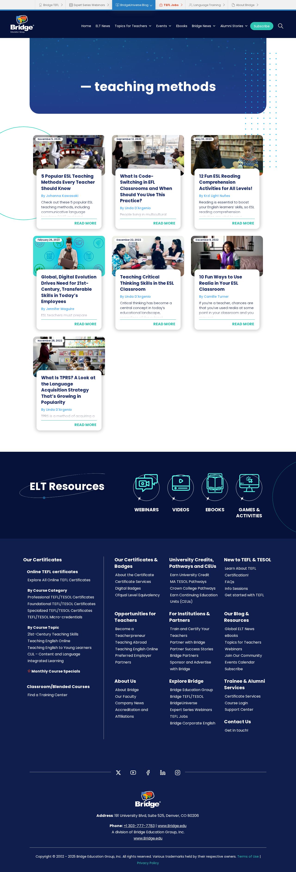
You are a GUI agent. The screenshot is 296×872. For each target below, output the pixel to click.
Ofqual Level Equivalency (137, 595)
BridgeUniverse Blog (134, 5)
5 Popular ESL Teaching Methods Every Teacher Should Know (68, 182)
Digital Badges (128, 588)
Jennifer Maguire (60, 308)
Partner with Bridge (187, 642)
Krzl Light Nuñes (217, 195)
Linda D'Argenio (138, 208)
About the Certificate (134, 575)
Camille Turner (216, 296)
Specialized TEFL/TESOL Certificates (60, 610)
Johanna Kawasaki (62, 195)
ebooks (215, 509)
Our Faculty (125, 696)
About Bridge (245, 5)
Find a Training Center (48, 695)
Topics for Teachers (131, 26)
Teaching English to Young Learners (60, 647)
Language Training (207, 5)
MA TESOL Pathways (188, 581)
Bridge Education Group (191, 689)
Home (86, 26)
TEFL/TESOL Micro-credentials (55, 617)
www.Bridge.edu (172, 825)
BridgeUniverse (183, 703)
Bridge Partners (184, 655)
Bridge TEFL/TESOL (187, 696)
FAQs (229, 581)
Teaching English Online (49, 641)
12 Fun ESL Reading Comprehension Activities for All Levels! (225, 182)
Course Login (236, 703)
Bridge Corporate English (192, 723)
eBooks (231, 635)
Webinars (233, 649)
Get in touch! (236, 730)
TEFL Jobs (171, 5)
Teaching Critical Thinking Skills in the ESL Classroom (147, 283)
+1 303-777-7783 (139, 825)
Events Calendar (240, 662)
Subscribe (262, 26)
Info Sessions (236, 588)
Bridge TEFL (51, 5)
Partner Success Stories (191, 649)
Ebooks (181, 26)
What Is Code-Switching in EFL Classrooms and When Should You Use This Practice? (146, 188)
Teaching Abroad (131, 642)
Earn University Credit (189, 575)
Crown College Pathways (193, 588)
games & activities (249, 512)
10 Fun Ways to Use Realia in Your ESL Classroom (220, 283)
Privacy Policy (148, 863)
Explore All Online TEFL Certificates (59, 580)
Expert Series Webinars (89, 5)
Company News (129, 703)
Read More (85, 223)
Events (161, 26)
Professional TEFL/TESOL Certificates (61, 597)
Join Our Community (243, 655)
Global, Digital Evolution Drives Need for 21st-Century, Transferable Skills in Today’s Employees (68, 289)
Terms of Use (248, 856)
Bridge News (201, 26)
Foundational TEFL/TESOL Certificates (62, 604)
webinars (146, 509)
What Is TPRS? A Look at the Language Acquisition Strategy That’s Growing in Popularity (68, 390)
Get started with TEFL (244, 595)
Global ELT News (239, 629)
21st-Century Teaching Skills (53, 634)
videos (180, 509)
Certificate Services (133, 581)
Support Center (239, 709)
